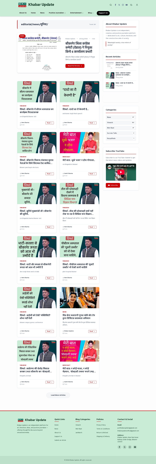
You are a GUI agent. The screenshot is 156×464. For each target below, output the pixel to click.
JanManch (79, 433)
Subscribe (114, 185)
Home (33, 13)
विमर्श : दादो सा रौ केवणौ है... (76, 109)
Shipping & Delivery (103, 436)
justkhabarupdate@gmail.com (127, 428)
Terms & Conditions (103, 429)
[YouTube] (127, 5)
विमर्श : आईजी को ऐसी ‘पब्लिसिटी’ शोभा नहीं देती (35, 317)
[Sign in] (137, 5)
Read (48, 123)
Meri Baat (79, 429)
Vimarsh (78, 425)
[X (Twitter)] (119, 5)
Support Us (103, 13)
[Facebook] (115, 5)
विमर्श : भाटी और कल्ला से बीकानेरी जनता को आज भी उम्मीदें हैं (35, 266)
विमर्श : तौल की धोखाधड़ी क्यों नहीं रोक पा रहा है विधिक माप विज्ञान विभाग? (78, 214)
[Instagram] (123, 5)
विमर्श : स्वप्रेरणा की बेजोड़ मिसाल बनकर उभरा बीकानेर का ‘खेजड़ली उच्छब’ (35, 371)
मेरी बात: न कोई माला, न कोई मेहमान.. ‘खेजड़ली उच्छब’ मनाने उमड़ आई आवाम (78, 371)
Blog (90, 13)
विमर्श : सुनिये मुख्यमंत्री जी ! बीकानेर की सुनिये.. (35, 213)
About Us (23, 13)
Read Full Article (74, 66)
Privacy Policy (101, 425)
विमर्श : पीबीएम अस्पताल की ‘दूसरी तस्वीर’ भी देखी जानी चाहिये (78, 266)
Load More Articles (58, 395)
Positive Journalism (56, 13)
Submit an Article (60, 440)
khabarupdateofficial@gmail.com (128, 431)
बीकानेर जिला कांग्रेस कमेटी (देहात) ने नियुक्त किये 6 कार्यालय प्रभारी (124, 64)
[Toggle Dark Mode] (131, 5)
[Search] (111, 5)
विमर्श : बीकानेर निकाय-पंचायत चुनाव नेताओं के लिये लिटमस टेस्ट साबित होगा (36, 163)
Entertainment (76, 13)
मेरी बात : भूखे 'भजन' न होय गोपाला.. (79, 160)
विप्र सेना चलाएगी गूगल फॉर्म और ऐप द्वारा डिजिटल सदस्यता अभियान (79, 317)
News (42, 13)
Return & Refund (102, 433)
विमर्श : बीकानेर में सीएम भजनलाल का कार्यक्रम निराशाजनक (37, 111)
